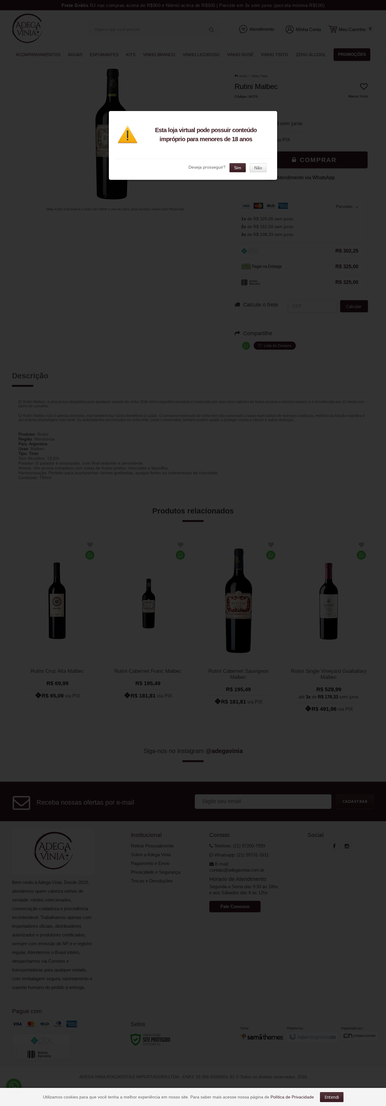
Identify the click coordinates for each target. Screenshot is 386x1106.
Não (258, 167)
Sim (237, 167)
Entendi (331, 1097)
